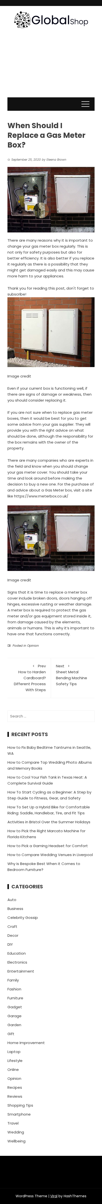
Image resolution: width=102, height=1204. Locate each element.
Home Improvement (26, 1042)
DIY (10, 944)
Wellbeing (16, 1141)
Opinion (33, 645)
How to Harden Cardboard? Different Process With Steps (30, 677)
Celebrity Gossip (22, 917)
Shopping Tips (20, 1105)
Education (16, 953)
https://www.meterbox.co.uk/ (41, 496)
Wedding (15, 1132)
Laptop (14, 1051)
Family (13, 980)
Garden (14, 1024)
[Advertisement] (51, 68)
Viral (53, 1196)
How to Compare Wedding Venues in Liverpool (50, 854)
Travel (13, 1123)
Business (15, 908)
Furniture (15, 998)
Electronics (17, 962)
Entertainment (20, 971)
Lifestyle (15, 1060)
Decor (12, 935)
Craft (12, 926)
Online (13, 1069)
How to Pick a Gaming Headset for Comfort (47, 845)
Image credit (19, 376)
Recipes (14, 1087)
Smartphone (19, 1114)
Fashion (14, 989)
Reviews (14, 1096)
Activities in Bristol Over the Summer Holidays (48, 822)
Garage (14, 1015)
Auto (11, 899)
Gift (10, 1033)
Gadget (14, 1007)
